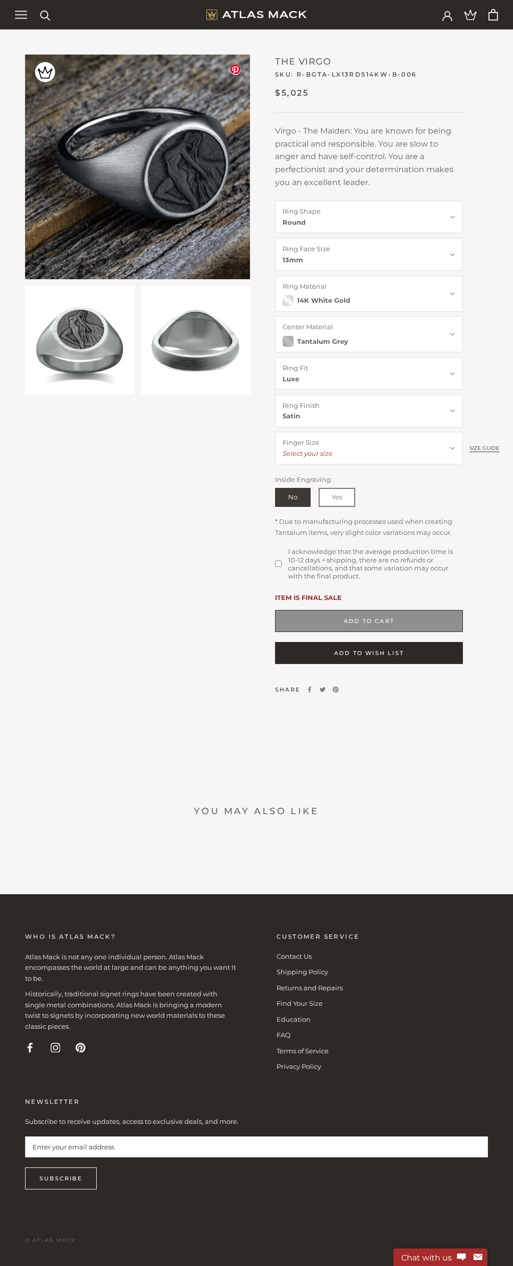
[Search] (45, 15)
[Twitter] (323, 690)
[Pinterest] (336, 690)
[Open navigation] (21, 15)
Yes (337, 497)
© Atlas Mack (50, 1240)
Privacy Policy (299, 1066)
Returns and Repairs (310, 988)
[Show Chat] (461, 1257)
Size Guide (484, 448)
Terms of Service (303, 1051)
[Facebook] (310, 690)
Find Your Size (300, 1003)
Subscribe (61, 1178)
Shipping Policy (302, 972)
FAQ (284, 1035)
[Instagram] (56, 1047)
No (293, 497)
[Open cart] (493, 15)
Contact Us (294, 956)
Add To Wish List (369, 653)
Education (294, 1019)
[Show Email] (478, 1257)
